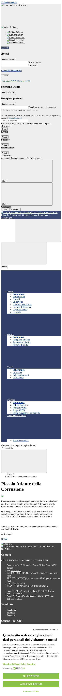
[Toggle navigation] (24, 253)
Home (10, 474)
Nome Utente (34, 62)
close (4, 267)
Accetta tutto (31, 676)
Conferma (15, 210)
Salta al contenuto (9, 2)
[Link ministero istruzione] (14, 5)
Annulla (5, 210)
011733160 (16, 570)
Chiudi (4, 137)
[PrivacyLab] (19, 668)
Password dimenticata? (11, 70)
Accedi (5, 48)
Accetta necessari (31, 684)
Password (32, 65)
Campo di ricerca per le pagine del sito (18, 445)
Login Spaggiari (15, 118)
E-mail (31, 107)
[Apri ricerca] (38, 230)
